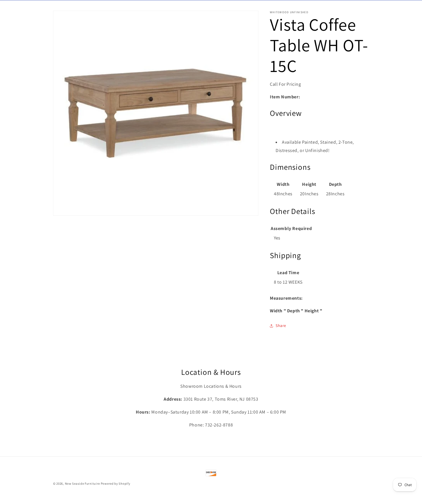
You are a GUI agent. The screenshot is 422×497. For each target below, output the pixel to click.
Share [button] (281, 325)
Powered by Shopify (115, 484)
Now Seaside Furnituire (82, 484)
